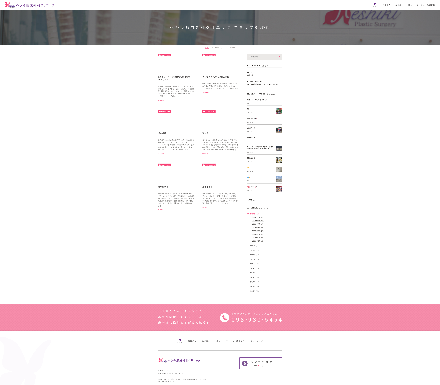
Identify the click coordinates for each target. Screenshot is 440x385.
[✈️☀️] (279, 179)
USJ (248, 109)
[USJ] (279, 111)
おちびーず (251, 128)
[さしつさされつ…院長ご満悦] (220, 73)
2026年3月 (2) (258, 234)
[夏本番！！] (220, 183)
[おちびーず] (279, 130)
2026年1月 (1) (258, 241)
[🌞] (279, 169)
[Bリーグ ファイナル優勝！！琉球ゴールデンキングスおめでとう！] (279, 148)
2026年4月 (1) (258, 231)
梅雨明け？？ (252, 137)
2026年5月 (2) (258, 227)
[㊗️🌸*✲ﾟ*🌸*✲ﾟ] (279, 189)
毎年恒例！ (163, 187)
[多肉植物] (176, 129)
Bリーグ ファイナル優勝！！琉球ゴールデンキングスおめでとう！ (260, 148)
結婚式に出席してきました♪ (257, 100)
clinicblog (165, 55)
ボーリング (251, 119)
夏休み (205, 133)
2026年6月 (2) (258, 224)
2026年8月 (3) (258, 217)
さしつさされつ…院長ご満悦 (215, 77)
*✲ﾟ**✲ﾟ (255, 187)
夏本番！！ (207, 187)
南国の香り (251, 158)
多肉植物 (162, 133)
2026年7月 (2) (258, 221)
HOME (207, 48)
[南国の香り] (279, 160)
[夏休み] (220, 129)
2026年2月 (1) (258, 238)
